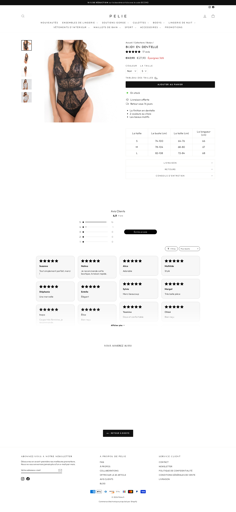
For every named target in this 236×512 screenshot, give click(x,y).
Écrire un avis (140, 232)
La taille (146, 65)
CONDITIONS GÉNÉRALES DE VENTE (177, 475)
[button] (133, 51)
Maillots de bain (106, 27)
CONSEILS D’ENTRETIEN (170, 175)
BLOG (103, 483)
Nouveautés (49, 22)
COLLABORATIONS (109, 470)
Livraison (170, 163)
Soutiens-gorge (114, 22)
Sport (129, 27)
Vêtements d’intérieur (71, 27)
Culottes (140, 22)
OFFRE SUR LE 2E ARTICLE (113, 475)
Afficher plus (117, 325)
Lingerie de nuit (181, 22)
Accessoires (149, 27)
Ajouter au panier (44, 397)
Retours (170, 169)
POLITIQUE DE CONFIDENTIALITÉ (175, 470)
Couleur (131, 65)
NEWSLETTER (165, 466)
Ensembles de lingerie (79, 22)
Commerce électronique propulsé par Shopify (118, 501)
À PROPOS (105, 466)
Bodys (158, 22)
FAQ (102, 462)
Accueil (129, 42)
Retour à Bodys (120, 433)
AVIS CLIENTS (106, 479)
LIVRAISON (164, 479)
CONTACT (164, 462)
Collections (139, 42)
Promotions (174, 27)
